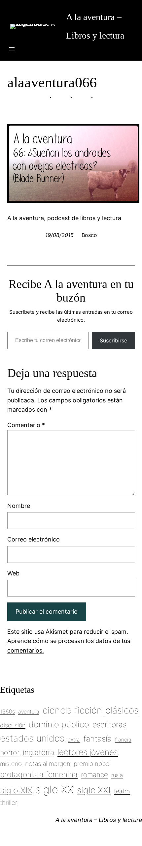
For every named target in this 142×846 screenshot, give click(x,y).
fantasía (97, 739)
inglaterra (38, 752)
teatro (122, 791)
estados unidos (32, 738)
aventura (28, 711)
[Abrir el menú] (12, 49)
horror (9, 752)
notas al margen (47, 764)
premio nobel (92, 764)
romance (94, 775)
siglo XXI (94, 790)
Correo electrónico (33, 539)
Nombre (18, 505)
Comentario (26, 425)
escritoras (109, 724)
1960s (7, 711)
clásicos (122, 710)
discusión (12, 725)
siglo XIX (16, 790)
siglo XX (55, 789)
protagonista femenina (39, 774)
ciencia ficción (72, 710)
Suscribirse (113, 340)
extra (74, 739)
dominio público (59, 724)
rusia (117, 775)
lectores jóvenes (87, 752)
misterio (11, 763)
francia (123, 739)
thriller (8, 802)
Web (13, 573)
